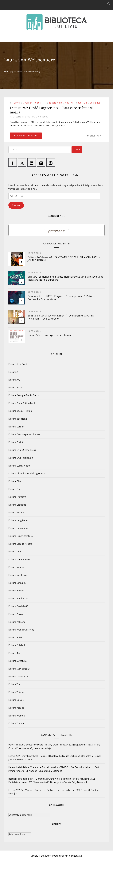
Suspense (95, 103)
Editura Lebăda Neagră (20, 543)
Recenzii (82, 103)
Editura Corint (15, 442)
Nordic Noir (55, 103)
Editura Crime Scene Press (22, 449)
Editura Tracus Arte (18, 676)
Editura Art (14, 379)
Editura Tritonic (16, 692)
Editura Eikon (15, 481)
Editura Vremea (16, 715)
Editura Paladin (16, 590)
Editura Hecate (16, 512)
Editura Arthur (15, 387)
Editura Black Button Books (22, 403)
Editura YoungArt (17, 723)
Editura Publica (16, 637)
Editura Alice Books (18, 364)
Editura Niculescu (17, 575)
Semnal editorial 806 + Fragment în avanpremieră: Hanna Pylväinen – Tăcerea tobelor (61, 317)
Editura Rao (14, 653)
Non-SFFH (40, 103)
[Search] (108, 3)
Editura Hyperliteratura (20, 535)
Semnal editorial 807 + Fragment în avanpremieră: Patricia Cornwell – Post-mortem (61, 297)
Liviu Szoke (42, 117)
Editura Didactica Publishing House (26, 473)
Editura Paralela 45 (18, 606)
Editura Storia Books (19, 668)
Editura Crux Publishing (20, 457)
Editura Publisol (16, 645)
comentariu (95, 136)
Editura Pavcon (16, 614)
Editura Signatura (17, 660)
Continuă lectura (25, 136)
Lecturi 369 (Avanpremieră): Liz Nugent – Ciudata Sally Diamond (54, 782)
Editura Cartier (16, 426)
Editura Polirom (16, 621)
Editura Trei (14, 684)
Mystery (27, 103)
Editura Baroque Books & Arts (23, 395)
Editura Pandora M (18, 598)
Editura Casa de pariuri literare (24, 434)
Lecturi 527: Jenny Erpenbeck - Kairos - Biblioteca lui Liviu (37, 755)
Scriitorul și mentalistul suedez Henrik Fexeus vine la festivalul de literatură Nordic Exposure (65, 278)
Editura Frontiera (17, 496)
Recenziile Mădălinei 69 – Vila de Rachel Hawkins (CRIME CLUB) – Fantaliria (46, 767)
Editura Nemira (16, 567)
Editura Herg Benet (18, 520)
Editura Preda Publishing (21, 629)
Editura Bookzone (17, 418)
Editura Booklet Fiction (20, 410)
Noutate (70, 103)
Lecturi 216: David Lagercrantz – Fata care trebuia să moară (52, 109)
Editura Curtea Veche (19, 465)
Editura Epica (15, 489)
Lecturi (15, 103)
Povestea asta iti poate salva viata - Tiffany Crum (33, 744)
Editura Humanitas (18, 528)
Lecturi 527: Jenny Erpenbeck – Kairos (49, 335)
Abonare (16, 205)
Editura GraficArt (17, 504)
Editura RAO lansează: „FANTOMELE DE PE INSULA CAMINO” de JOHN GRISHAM (64, 258)
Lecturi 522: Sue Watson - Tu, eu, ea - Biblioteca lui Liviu (36, 790)
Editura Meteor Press (19, 559)
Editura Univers (16, 699)
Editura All (13, 371)
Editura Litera (15, 551)
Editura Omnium (17, 582)
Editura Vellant (16, 707)
